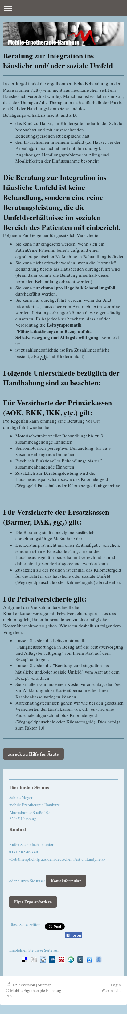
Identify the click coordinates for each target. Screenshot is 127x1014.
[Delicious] (25, 959)
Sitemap (44, 985)
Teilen (75, 935)
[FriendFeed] (99, 959)
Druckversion (24, 985)
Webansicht (111, 990)
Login (116, 985)
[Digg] (34, 959)
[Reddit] (43, 959)
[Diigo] (89, 959)
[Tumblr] (80, 959)
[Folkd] (52, 959)
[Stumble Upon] (71, 959)
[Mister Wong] (62, 959)
